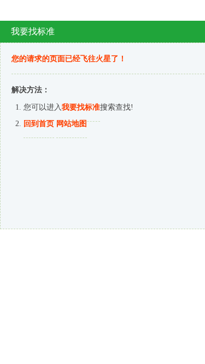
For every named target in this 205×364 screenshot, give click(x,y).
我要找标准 (81, 107)
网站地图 (71, 124)
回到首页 (39, 124)
